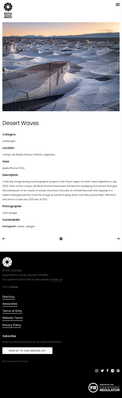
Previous (4, 239)
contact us (55, 279)
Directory (8, 297)
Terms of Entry (12, 311)
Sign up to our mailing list (27, 350)
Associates (9, 304)
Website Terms (12, 318)
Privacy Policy (11, 325)
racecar (14, 287)
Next (118, 239)
